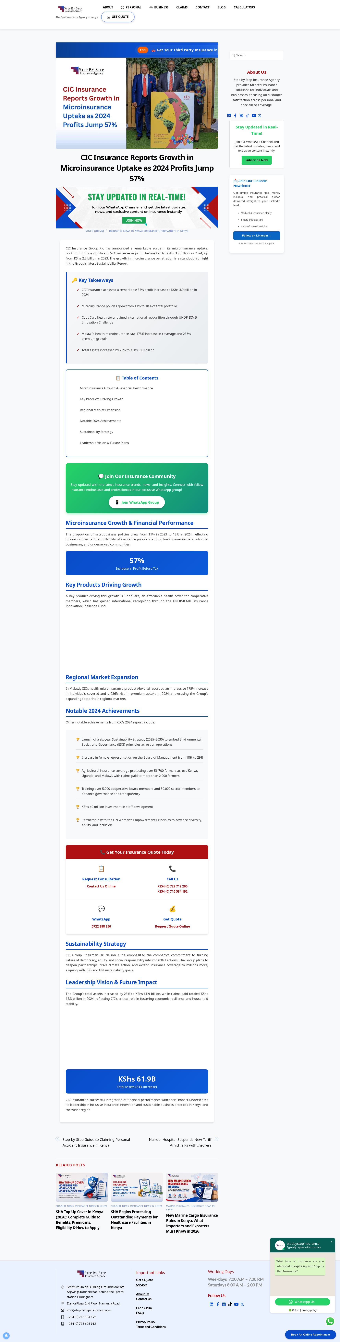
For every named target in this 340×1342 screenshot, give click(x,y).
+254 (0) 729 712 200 (173, 886)
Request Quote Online (172, 926)
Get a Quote (144, 1280)
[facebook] (234, 113)
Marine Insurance (177, 1205)
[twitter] (258, 113)
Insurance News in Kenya (126, 231)
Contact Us (144, 1299)
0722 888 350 (101, 926)
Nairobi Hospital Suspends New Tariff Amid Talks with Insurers (180, 1142)
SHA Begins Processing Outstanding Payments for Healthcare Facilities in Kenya (134, 1219)
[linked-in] (227, 113)
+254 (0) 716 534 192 (173, 891)
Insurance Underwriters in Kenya (166, 231)
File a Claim (144, 1308)
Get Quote (120, 17)
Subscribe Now (257, 160)
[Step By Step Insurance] (71, 10)
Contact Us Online (101, 886)
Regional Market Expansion (100, 410)
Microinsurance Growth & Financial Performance (116, 388)
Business (160, 7)
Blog (221, 7)
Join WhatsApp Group (137, 502)
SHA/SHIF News (65, 1205)
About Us (142, 1294)
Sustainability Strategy (96, 432)
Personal (133, 7)
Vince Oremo (95, 231)
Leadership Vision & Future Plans (104, 443)
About (108, 7)
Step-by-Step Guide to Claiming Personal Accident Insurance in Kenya (96, 1142)
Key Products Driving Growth (101, 399)
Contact (203, 7)
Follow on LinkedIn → (257, 235)
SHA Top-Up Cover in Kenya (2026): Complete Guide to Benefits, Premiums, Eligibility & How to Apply (79, 1219)
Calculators (244, 7)
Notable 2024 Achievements (100, 421)
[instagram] (240, 113)
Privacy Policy (145, 1322)
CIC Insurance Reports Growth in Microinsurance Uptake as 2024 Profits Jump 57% (137, 167)
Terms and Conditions (151, 1326)
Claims (182, 7)
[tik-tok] (246, 113)
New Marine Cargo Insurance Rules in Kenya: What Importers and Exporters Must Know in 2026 (192, 1223)
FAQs (140, 1312)
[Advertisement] (137, 640)
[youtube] (252, 113)
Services (141, 1285)
